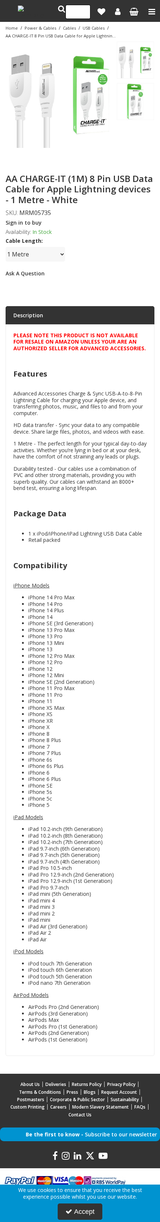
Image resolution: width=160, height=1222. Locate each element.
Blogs (90, 1092)
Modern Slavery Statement (100, 1107)
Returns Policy (87, 1084)
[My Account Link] (118, 12)
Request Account (119, 1092)
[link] (49, 156)
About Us (30, 1084)
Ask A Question (25, 273)
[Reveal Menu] (151, 12)
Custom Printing (27, 1107)
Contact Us (80, 1114)
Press (72, 1092)
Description (28, 315)
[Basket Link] (134, 12)
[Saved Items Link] (101, 12)
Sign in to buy (24, 222)
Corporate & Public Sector (77, 1099)
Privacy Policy (121, 1084)
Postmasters (30, 1099)
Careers (58, 1107)
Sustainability (125, 1099)
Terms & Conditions (40, 1092)
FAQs (139, 1107)
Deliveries (55, 1084)
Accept (84, 1211)
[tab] (80, 315)
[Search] (82, 12)
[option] (59, 94)
